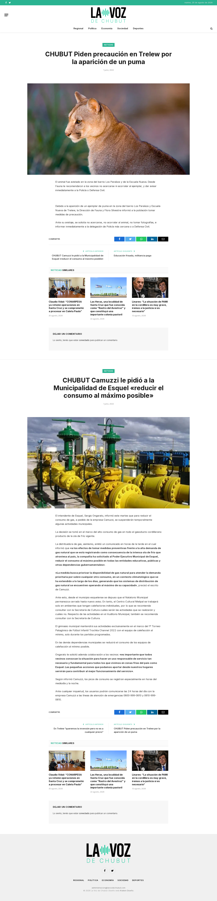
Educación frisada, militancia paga (132, 255)
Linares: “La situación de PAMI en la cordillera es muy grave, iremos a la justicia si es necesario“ (150, 306)
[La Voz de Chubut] (108, 14)
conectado (84, 340)
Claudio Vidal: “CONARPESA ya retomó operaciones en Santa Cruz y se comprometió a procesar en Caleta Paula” (66, 306)
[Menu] (6, 15)
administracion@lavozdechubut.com (108, 888)
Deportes (138, 28)
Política (92, 28)
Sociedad (122, 28)
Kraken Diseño (126, 890)
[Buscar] (211, 28)
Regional (78, 28)
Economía (106, 28)
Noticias (108, 45)
